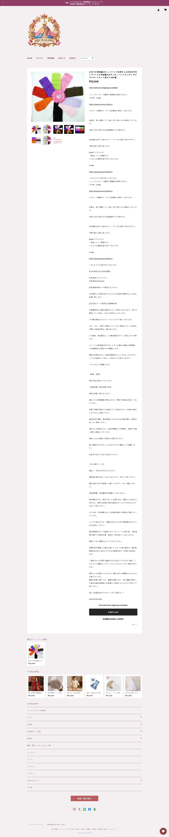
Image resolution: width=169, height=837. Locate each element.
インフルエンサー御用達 (36, 710)
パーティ (30, 759)
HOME (29, 58)
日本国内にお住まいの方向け (113, 619)
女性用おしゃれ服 (34, 731)
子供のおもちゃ (33, 781)
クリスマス (31, 752)
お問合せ (72, 58)
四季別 (29, 738)
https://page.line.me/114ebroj (101, 104)
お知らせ (61, 58)
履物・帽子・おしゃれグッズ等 (39, 745)
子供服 (29, 724)
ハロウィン (31, 774)
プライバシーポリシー (36, 824)
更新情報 (50, 58)
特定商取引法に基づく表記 (56, 824)
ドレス (29, 717)
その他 (29, 788)
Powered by (82, 833)
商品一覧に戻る (84, 798)
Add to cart (113, 612)
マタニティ (31, 766)
